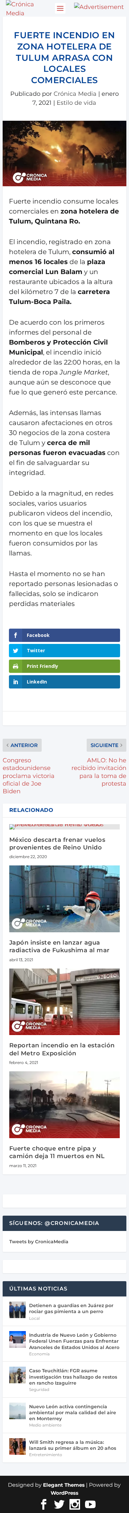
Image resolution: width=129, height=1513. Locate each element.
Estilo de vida (76, 102)
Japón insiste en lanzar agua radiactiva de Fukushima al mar (59, 946)
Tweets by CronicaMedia (38, 1242)
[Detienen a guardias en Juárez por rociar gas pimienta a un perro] (17, 1309)
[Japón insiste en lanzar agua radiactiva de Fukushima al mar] (64, 898)
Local (34, 1318)
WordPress (64, 1493)
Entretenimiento (45, 1454)
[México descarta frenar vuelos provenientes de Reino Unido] (64, 827)
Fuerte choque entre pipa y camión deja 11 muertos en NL (57, 1152)
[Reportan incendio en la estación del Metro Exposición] (64, 1002)
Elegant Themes (64, 1485)
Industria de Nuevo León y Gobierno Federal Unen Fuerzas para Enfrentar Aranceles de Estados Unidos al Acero (74, 1341)
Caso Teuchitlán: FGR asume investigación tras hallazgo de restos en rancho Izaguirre (73, 1377)
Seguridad (39, 1389)
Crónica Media (75, 93)
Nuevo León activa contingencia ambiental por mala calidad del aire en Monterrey (72, 1413)
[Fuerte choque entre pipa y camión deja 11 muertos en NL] (64, 1104)
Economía (39, 1353)
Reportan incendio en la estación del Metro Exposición (62, 1049)
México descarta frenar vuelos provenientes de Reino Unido (57, 843)
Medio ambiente (45, 1425)
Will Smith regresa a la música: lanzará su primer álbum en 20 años (72, 1445)
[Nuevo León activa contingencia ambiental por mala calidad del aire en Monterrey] (17, 1411)
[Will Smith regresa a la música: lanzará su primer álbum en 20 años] (17, 1446)
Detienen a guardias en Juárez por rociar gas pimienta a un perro (71, 1308)
